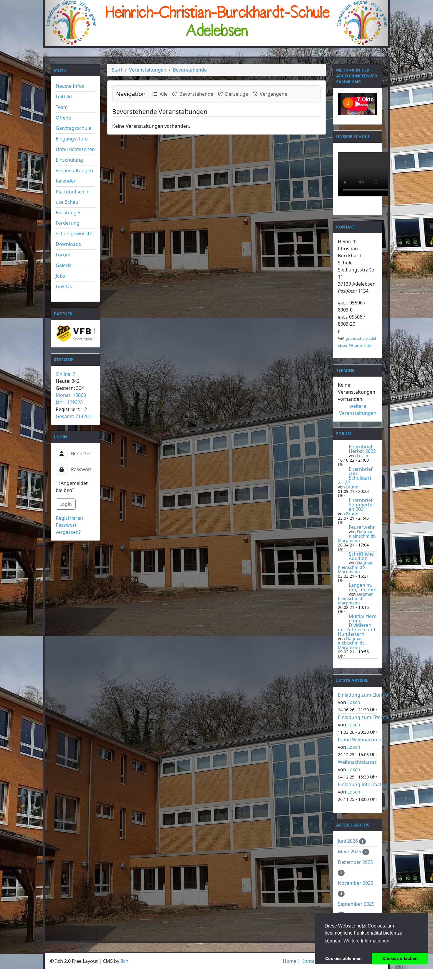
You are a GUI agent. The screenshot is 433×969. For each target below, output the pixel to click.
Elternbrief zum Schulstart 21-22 (355, 476)
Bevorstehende (190, 70)
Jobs (60, 276)
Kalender (66, 181)
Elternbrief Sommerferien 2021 (362, 504)
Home (289, 961)
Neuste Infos (70, 86)
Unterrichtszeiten (75, 149)
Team (62, 107)
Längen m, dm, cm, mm (362, 587)
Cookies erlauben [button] (400, 958)
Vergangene (272, 94)
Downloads (68, 244)
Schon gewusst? (74, 233)
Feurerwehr (362, 527)
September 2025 (356, 904)
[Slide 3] (227, 41)
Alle (162, 94)
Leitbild (64, 96)
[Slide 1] (205, 41)
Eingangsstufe (72, 138)
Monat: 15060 (71, 395)
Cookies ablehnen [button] (343, 958)
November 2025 (355, 883)
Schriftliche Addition (361, 556)
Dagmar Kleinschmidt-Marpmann (357, 536)
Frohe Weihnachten (359, 739)
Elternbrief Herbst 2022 (362, 448)
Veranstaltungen (74, 170)
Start (117, 70)
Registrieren (69, 518)
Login (66, 504)
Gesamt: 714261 (73, 416)
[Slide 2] (216, 41)
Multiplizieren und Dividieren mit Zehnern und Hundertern (357, 625)
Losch (362, 455)
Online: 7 (65, 374)
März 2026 (350, 851)
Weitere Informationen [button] (366, 940)
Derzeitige (235, 94)
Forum (63, 254)
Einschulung (69, 160)
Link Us (64, 286)
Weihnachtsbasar (357, 762)
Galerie (64, 265)
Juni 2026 (348, 841)
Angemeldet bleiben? (72, 486)
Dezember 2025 (355, 862)
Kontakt (310, 961)
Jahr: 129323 (69, 402)
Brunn (352, 487)
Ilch (124, 961)
